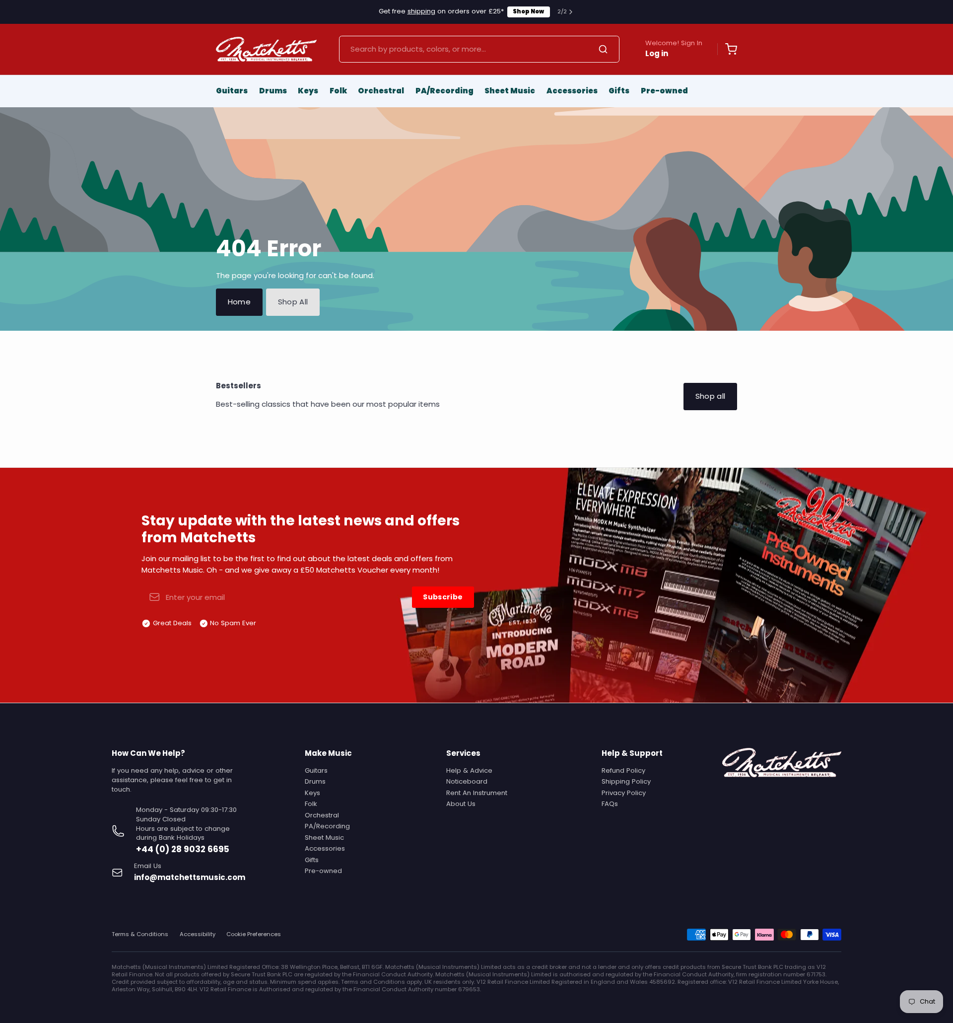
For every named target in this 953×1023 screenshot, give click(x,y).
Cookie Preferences (253, 934)
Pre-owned (664, 90)
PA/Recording (444, 90)
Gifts (619, 90)
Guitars (232, 90)
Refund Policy (623, 770)
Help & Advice (469, 770)
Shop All (293, 301)
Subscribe (443, 597)
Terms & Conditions (140, 934)
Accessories (572, 90)
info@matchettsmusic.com (189, 877)
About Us (461, 803)
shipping (421, 11)
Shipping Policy (626, 781)
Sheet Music (509, 90)
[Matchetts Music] (266, 49)
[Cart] (727, 49)
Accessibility (197, 934)
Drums (273, 90)
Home (239, 301)
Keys (308, 90)
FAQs (610, 803)
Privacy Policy (624, 793)
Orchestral (381, 90)
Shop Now (528, 11)
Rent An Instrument (476, 793)
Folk (338, 90)
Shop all (710, 396)
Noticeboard (466, 781)
